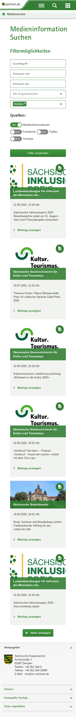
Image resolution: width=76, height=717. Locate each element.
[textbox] (31, 94)
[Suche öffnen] (54, 5)
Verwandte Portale (16, 698)
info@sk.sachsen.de (37, 674)
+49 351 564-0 (33, 666)
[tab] (38, 648)
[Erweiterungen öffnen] (68, 5)
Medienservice (16, 14)
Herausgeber (12, 647)
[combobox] (38, 94)
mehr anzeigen (40, 632)
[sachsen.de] (12, 4)
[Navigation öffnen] (41, 5)
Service (8, 689)
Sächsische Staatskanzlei (30, 655)
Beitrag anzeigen (29, 230)
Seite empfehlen (14, 706)
